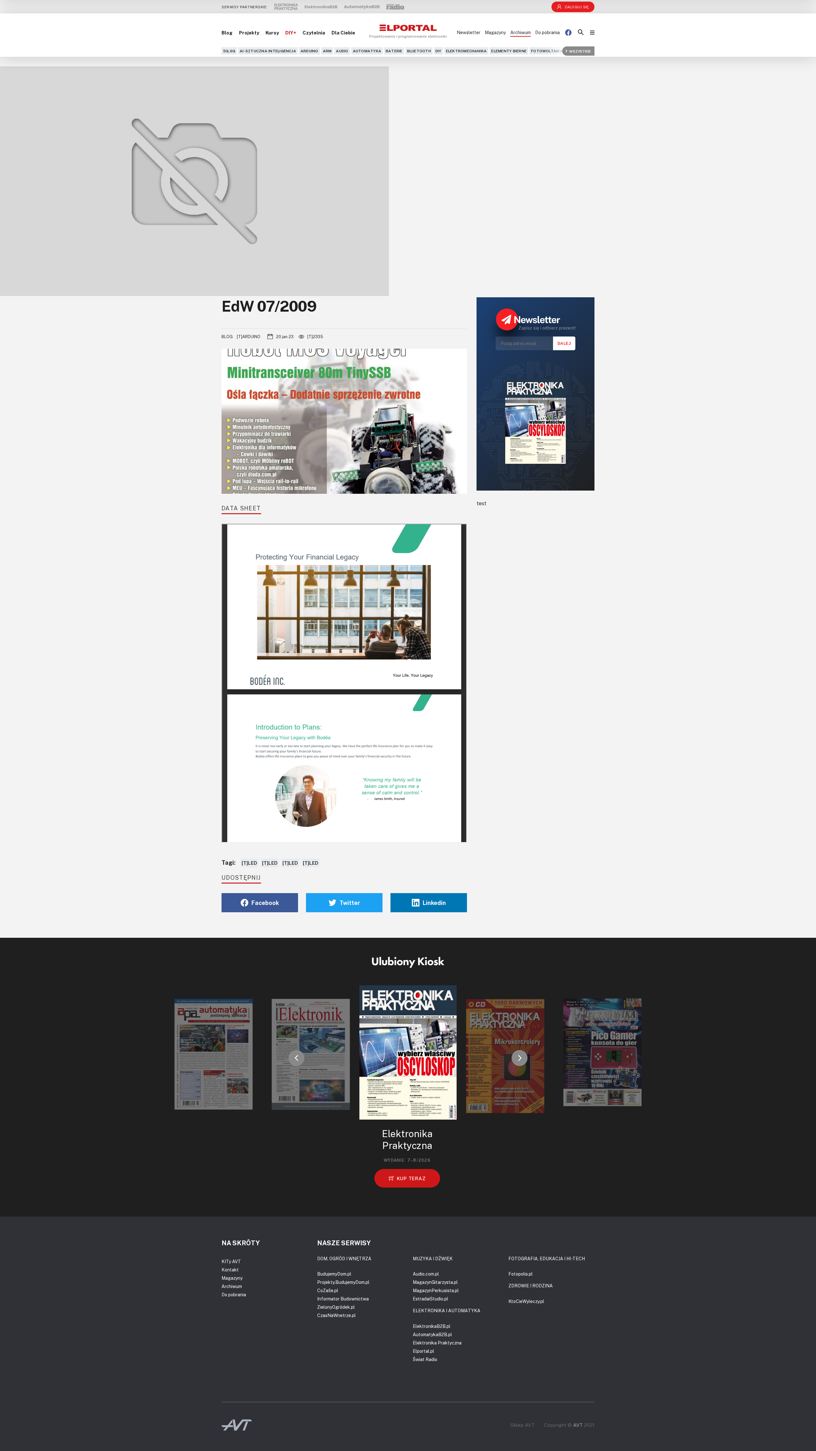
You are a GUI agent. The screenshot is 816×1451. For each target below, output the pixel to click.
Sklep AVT (522, 1425)
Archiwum (520, 32)
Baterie (394, 50)
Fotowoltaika (547, 50)
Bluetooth (419, 50)
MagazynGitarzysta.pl (435, 1282)
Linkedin (434, 902)
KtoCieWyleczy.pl (526, 1301)
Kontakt (230, 1269)
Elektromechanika (466, 50)
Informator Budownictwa (343, 1298)
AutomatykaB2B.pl (432, 1334)
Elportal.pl (423, 1351)
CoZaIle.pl (327, 1290)
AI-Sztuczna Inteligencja (268, 50)
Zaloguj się (577, 6)
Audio (342, 50)
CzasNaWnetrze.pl (336, 1315)
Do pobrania (547, 32)
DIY (438, 50)
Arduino (309, 50)
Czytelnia (313, 32)
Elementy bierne (509, 50)
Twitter (349, 902)
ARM (327, 50)
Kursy (272, 32)
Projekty (249, 32)
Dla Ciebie (343, 32)
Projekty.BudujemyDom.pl (343, 1282)
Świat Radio (425, 1359)
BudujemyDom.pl (334, 1274)
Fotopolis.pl (520, 1274)
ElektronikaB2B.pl (431, 1326)
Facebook (265, 902)
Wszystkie (580, 50)
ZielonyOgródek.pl (336, 1307)
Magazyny (495, 32)
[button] (296, 1058)
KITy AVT (231, 1261)
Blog (227, 32)
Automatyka (367, 50)
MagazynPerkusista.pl (436, 1290)
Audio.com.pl (426, 1274)
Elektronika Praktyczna (437, 1342)
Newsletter (468, 32)
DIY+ (290, 32)
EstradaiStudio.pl (430, 1298)
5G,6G (229, 50)
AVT (578, 1425)
